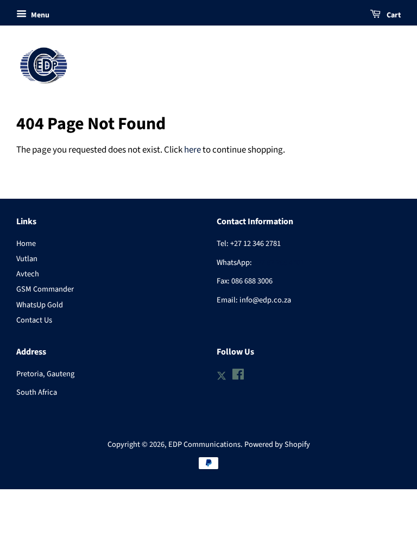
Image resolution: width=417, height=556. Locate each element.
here (192, 149)
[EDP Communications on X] (221, 375)
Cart (393, 15)
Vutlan (26, 258)
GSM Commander (45, 289)
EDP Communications (204, 444)
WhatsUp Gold (39, 305)
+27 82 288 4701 (279, 262)
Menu (39, 15)
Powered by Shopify (277, 444)
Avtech (27, 274)
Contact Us (34, 320)
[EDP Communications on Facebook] (238, 376)
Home (26, 243)
